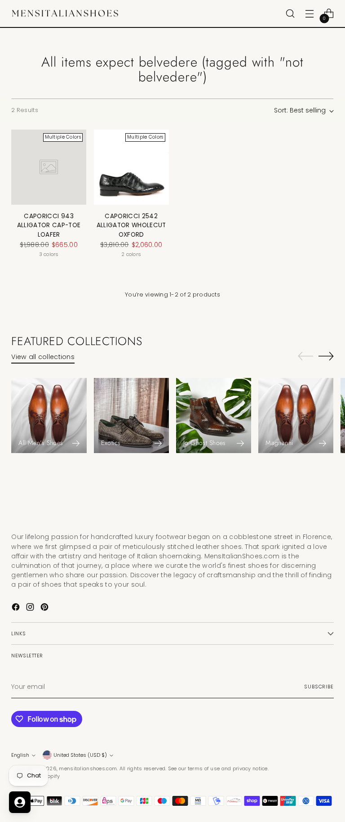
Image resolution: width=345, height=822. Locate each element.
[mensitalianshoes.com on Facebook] (16, 608)
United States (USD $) (80, 755)
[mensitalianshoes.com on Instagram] (31, 608)
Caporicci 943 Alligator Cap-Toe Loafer (49, 225)
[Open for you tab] (20, 802)
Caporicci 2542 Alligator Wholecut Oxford (131, 225)
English (20, 755)
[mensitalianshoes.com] (67, 13)
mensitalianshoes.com (88, 768)
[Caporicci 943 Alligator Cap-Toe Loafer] (48, 167)
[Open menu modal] (310, 13)
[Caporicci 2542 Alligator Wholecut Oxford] (131, 167)
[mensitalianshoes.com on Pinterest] (45, 608)
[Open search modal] (290, 13)
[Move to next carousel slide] (326, 356)
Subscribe (318, 686)
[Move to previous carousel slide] (305, 356)
